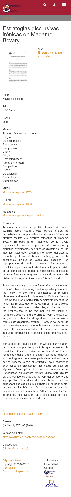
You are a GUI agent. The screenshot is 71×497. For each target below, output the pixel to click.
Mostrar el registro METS (17, 192)
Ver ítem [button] (10, 18)
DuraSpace (9, 467)
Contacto (8, 471)
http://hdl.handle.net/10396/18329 (22, 413)
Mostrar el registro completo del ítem (24, 215)
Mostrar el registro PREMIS (18, 204)
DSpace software (12, 460)
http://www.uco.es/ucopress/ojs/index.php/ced (29, 437)
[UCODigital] (51, 483)
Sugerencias (22, 471)
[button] (44, 4)
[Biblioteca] (50, 474)
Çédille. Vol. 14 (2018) (15, 448)
